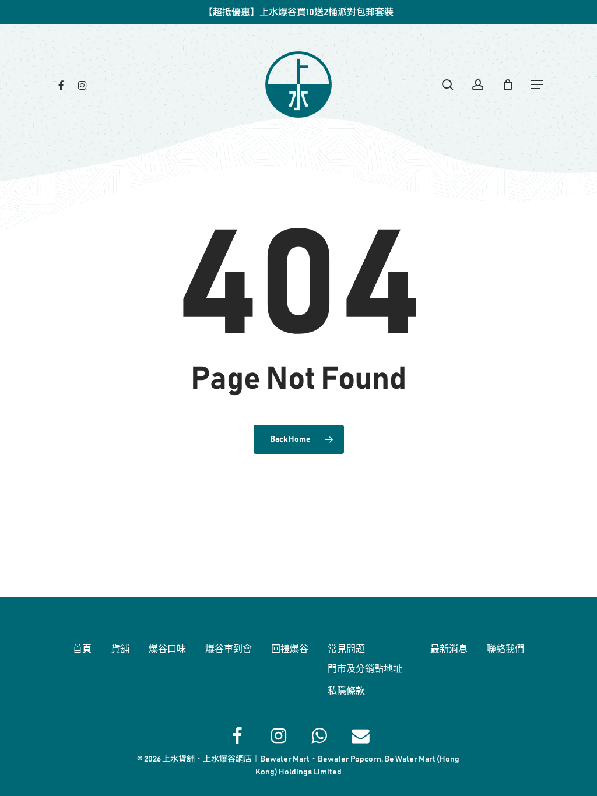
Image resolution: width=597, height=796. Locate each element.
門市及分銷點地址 (365, 669)
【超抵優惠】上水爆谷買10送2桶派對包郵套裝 (298, 12)
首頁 (82, 649)
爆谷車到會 (228, 649)
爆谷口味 (167, 649)
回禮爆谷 (289, 649)
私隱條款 (346, 691)
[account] (478, 85)
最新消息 (449, 649)
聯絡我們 (505, 649)
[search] (448, 85)
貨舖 (120, 649)
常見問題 (346, 649)
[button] (538, 85)
